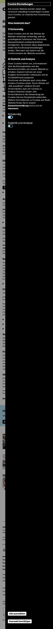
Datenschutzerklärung (18, 105)
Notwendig (14, 114)
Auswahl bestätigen (19, 621)
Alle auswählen (17, 613)
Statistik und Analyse (20, 122)
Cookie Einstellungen (20, 4)
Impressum (13, 108)
